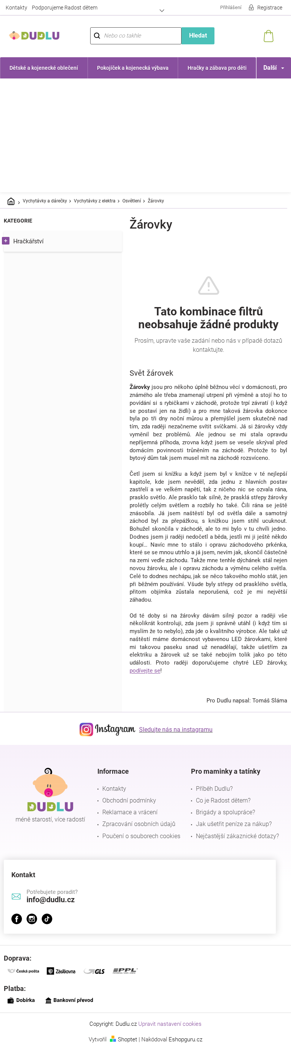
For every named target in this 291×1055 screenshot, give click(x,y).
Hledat (194, 35)
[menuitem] (43, 67)
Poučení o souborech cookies (139, 843)
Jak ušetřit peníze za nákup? (230, 832)
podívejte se (145, 678)
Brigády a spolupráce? (221, 820)
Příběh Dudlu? (210, 796)
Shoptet (125, 1047)
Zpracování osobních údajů (137, 832)
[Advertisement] (145, 135)
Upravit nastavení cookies (167, 1031)
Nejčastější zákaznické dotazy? (233, 843)
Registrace (264, 8)
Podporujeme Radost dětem (64, 8)
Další (264, 67)
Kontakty (16, 8)
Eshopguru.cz (183, 1047)
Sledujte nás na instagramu (173, 737)
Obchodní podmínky (127, 808)
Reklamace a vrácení (128, 820)
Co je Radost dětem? (219, 808)
